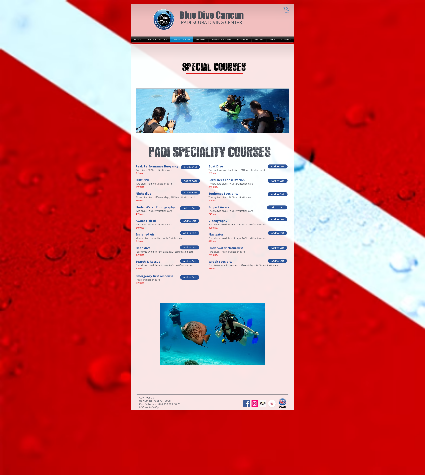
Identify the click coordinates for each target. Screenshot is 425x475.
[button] (287, 10)
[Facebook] (246, 403)
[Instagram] (255, 403)
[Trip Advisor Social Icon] (263, 403)
